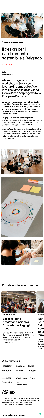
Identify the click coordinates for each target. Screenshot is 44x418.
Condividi (6, 65)
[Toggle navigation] (40, 4)
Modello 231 (6, 378)
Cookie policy (7, 382)
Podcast (32, 370)
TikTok (31, 365)
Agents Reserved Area (21, 383)
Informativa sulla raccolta (14, 415)
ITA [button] (23, 5)
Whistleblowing (21, 378)
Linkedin (19, 370)
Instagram (7, 365)
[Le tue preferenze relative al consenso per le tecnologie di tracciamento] (40, 414)
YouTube (6, 370)
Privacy (33, 378)
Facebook (20, 365)
